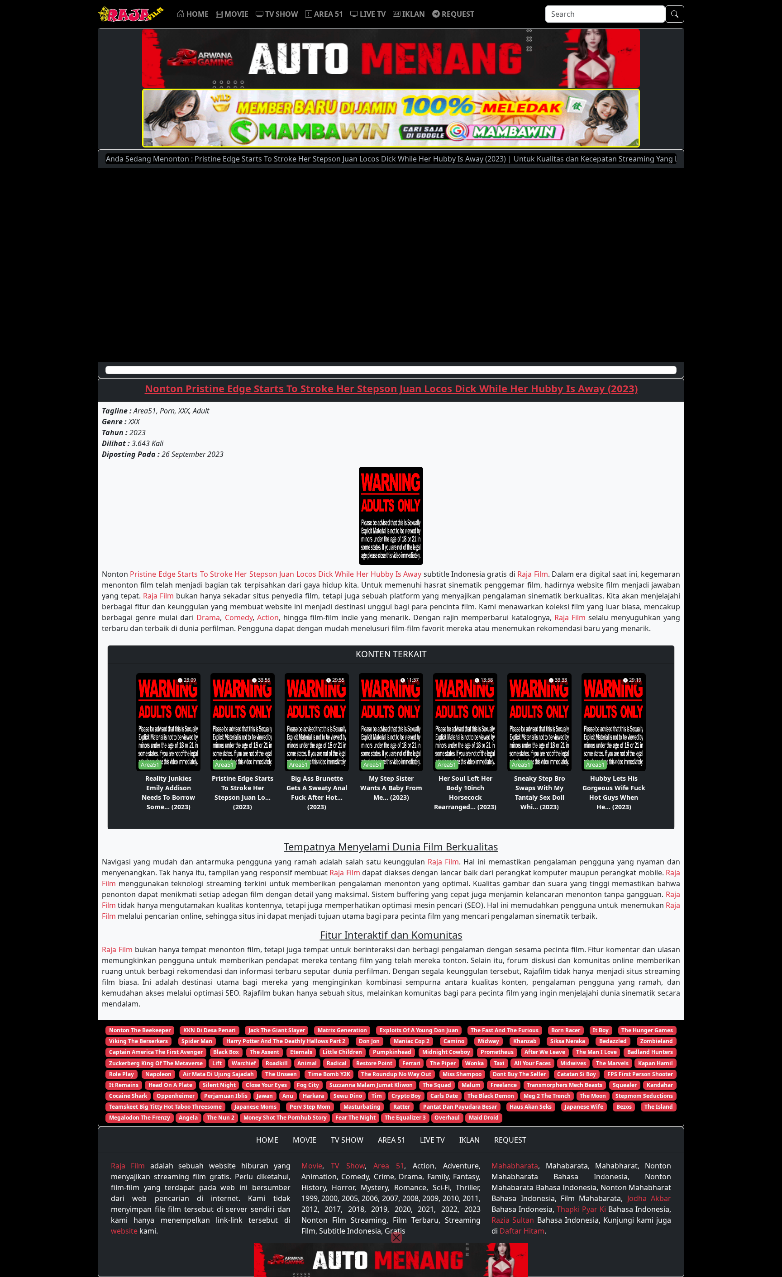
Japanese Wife (584, 1107)
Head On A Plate (170, 1085)
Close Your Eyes (266, 1085)
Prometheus (497, 1052)
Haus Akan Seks (531, 1107)
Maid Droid (484, 1117)
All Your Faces (532, 1063)
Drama (208, 617)
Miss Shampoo (462, 1074)
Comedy (239, 617)
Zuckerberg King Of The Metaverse (156, 1063)
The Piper (443, 1063)
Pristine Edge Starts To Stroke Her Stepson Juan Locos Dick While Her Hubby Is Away (275, 574)
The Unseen (281, 1074)
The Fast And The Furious (505, 1030)
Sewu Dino (348, 1096)
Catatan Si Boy (576, 1074)
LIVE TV (432, 1140)
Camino (453, 1041)
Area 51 (388, 1166)
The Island (658, 1107)
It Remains (123, 1085)
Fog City (308, 1085)
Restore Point (374, 1063)
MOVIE (304, 1140)
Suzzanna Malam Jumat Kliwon (371, 1085)
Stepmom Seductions (644, 1096)
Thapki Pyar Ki (581, 1209)
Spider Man (196, 1041)
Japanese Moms (255, 1107)
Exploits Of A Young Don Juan (419, 1030)
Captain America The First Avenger (156, 1052)
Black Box (226, 1052)
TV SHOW (347, 1140)
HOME (267, 1140)
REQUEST (510, 1140)
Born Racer (565, 1030)
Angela (188, 1117)
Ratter (401, 1107)
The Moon (593, 1096)
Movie (311, 1166)
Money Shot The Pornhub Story (285, 1117)
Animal (307, 1063)
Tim (377, 1096)
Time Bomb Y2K (329, 1074)
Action (268, 617)
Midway (488, 1041)
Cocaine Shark (128, 1096)
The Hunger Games (647, 1030)
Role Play (121, 1074)
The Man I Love (596, 1052)
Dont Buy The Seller (519, 1074)
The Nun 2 (220, 1117)
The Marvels (612, 1063)
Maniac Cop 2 (411, 1041)
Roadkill (277, 1063)
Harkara (313, 1096)
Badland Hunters (650, 1052)
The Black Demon (490, 1096)
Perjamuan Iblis (226, 1096)
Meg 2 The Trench (547, 1096)
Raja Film (532, 574)
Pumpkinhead (392, 1052)
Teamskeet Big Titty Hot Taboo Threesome (165, 1107)
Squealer (625, 1085)
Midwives (573, 1063)
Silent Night (219, 1085)
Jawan (265, 1096)
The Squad (437, 1085)
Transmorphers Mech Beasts (564, 1085)
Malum (471, 1085)
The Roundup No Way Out (396, 1074)
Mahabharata (514, 1166)
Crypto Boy (406, 1096)
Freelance (504, 1085)
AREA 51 (391, 1140)
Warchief (244, 1063)
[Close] (396, 1237)
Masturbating (362, 1107)
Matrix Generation (342, 1030)
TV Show (348, 1166)
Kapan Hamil (655, 1063)
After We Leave (545, 1052)
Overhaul (447, 1117)
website (124, 1231)
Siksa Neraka (567, 1041)
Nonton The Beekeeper (140, 1030)
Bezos (624, 1107)
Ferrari (411, 1063)
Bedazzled (613, 1041)
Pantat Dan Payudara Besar (460, 1107)
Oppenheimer (176, 1096)
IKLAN (469, 1140)
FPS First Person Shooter (640, 1074)
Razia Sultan (512, 1220)
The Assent (264, 1052)
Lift (217, 1063)
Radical (337, 1063)
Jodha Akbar (649, 1198)
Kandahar (660, 1085)
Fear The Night (355, 1117)
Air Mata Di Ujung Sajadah (218, 1074)
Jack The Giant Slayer (276, 1030)
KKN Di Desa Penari (209, 1030)
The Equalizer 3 (405, 1117)
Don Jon (369, 1041)
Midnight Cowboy (446, 1052)
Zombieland (656, 1041)
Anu (287, 1096)
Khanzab (525, 1041)
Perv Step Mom (310, 1107)
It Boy (601, 1030)
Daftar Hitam (522, 1231)
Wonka (474, 1063)
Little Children (342, 1052)
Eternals (301, 1052)
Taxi (499, 1063)
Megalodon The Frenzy (139, 1117)
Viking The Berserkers (138, 1041)
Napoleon (158, 1074)
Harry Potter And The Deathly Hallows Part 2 (285, 1041)
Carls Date (444, 1096)
